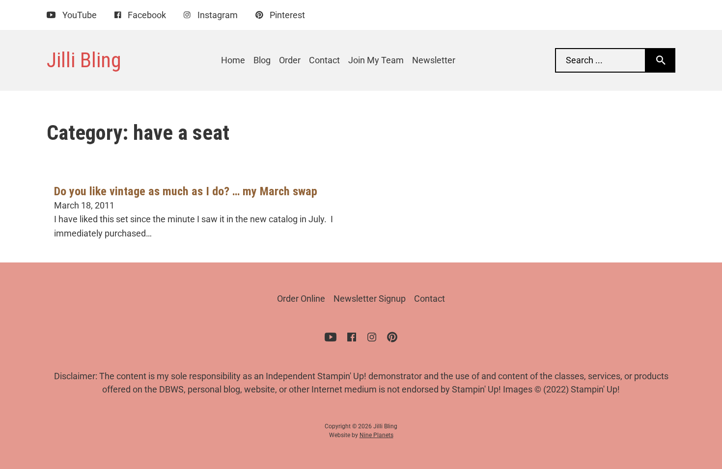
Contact (324, 60)
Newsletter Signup (369, 298)
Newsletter (433, 60)
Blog (262, 60)
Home (233, 60)
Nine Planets (376, 435)
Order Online (301, 298)
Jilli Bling (84, 60)
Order (290, 60)
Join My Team (376, 60)
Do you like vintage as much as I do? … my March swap (185, 191)
